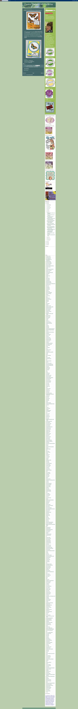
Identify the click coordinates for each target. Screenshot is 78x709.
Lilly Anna (47, 482)
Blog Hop (47, 301)
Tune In (47, 663)
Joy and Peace (48, 464)
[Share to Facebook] (38, 65)
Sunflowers (47, 621)
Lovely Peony (48, 495)
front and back (48, 411)
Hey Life (47, 444)
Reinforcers (47, 569)
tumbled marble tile (48, 662)
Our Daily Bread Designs (49, 529)
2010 (47, 244)
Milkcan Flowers (48, 504)
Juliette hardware (48, 465)
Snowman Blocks (48, 599)
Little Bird (47, 487)
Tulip (46, 661)
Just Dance (47, 467)
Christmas (47, 336)
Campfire (47, 318)
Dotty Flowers (48, 368)
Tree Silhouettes (48, 655)
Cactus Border (48, 317)
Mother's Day (48, 514)
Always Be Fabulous (49, 263)
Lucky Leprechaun (48, 497)
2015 (47, 202)
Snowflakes (47, 598)
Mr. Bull (47, 516)
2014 (47, 203)
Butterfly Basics (48, 315)
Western (47, 677)
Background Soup (48, 281)
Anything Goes (31, 60)
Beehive (47, 294)
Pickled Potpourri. (48, 541)
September (48, 207)
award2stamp (48, 280)
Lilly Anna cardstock (48, 483)
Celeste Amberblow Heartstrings (50, 328)
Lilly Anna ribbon (48, 485)
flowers (47, 401)
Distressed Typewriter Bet (49, 364)
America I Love (48, 271)
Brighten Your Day (48, 305)
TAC (46, 631)
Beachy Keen (48, 291)
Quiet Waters (48, 561)
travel (47, 654)
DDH (46, 356)
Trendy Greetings (48, 656)
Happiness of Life (48, 433)
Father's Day (47, 389)
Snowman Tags (48, 600)
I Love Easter (48, 456)
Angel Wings (47, 273)
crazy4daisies (48, 347)
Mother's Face (48, 515)
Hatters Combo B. (48, 436)
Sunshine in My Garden (49, 622)
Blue (46, 302)
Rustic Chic (47, 579)
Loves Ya (47, 496)
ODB (46, 526)
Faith (46, 387)
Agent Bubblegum (48, 258)
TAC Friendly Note (48, 633)
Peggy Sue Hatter (48, 538)
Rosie (47, 577)
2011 (47, 243)
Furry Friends (48, 413)
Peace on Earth (48, 537)
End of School (48, 379)
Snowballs (47, 597)
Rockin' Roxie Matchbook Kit (50, 571)
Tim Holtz (47, 651)
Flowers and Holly (48, 402)
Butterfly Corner (48, 316)
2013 (47, 241)
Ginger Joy (47, 418)
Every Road (47, 384)
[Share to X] (37, 65)
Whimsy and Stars (48, 679)
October (48, 206)
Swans (47, 625)
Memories (47, 503)
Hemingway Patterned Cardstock (50, 443)
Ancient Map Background (49, 272)
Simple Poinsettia (48, 592)
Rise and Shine (48, 570)
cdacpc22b (47, 327)
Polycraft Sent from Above (49, 548)
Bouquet (47, 304)
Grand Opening (48, 425)
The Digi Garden (48, 643)
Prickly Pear (47, 558)
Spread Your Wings (48, 607)
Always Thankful (48, 264)
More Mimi (47, 513)
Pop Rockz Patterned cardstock (50, 550)
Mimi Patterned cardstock (49, 505)
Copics (47, 346)
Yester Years (48, 689)
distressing (47, 366)
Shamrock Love (48, 588)
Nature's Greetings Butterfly (38, 31)
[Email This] (35, 65)
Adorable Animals (48, 257)
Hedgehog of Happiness (49, 441)
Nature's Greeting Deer (49, 523)
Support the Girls (48, 623)
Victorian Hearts (48, 673)
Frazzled (47, 409)
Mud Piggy (47, 517)
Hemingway (47, 442)
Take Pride (47, 635)
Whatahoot (47, 678)
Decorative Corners (48, 358)
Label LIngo (47, 476)
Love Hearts (47, 493)
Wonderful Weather (48, 687)
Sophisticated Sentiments (49, 602)
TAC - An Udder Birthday (49, 632)
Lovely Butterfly (48, 494)
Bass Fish (47, 285)
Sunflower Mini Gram (49, 620)
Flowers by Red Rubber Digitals (50, 403)
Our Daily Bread (48, 528)
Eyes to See (47, 385)
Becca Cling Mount (48, 293)
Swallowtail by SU (48, 624)
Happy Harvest (48, 434)
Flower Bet (47, 399)
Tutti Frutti (47, 666)
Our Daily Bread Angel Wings (50, 220)
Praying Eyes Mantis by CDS (50, 556)
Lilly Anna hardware (48, 484)
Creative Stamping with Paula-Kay (38, 4)
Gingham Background (49, 421)
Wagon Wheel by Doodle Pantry (50, 676)
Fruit (46, 412)
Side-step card (48, 591)
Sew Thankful (48, 587)
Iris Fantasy (47, 462)
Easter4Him (47, 374)
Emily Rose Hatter (48, 378)
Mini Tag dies (48, 506)
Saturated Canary (48, 581)
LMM (46, 492)
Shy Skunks (47, 590)
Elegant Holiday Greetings (49, 377)
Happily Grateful (48, 431)
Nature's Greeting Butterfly (29, 66)
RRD (46, 578)
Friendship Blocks (48, 410)
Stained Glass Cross (49, 609)
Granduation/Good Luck (49, 426)
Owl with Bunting (48, 530)
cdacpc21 (47, 325)
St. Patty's (47, 608)
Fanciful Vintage (48, 388)
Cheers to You (48, 335)
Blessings (47, 300)
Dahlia (47, 354)
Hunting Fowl (48, 454)
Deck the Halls (48, 357)
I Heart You (47, 455)
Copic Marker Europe (49, 344)
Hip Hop (47, 445)
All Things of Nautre (48, 262)
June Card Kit (48, 466)
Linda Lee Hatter (48, 486)
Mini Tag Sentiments (49, 507)
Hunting (47, 453)
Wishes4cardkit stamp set (49, 685)
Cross (47, 348)
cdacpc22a (47, 326)
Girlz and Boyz (48, 422)
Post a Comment (26, 70)
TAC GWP (47, 634)
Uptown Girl (47, 672)
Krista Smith (47, 475)
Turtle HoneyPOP (48, 665)
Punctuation (47, 560)
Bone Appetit (48, 303)
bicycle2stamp (48, 295)
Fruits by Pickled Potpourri (50, 223)
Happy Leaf (47, 435)
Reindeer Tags (48, 568)
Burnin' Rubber (48, 310)
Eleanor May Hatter (48, 375)
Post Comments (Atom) (30, 74)
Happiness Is (48, 432)
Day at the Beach (48, 355)
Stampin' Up (47, 610)
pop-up (47, 551)
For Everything (48, 408)
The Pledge (47, 645)
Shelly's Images (48, 589)
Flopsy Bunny (48, 398)
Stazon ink (47, 612)
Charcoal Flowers (48, 334)
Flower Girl (47, 400)
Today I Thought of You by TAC (50, 653)
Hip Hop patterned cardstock (50, 446)
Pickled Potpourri (28, 32)
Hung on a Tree (48, 452)
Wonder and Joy (48, 686)
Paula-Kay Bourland (29, 65)
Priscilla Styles (48, 559)
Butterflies (47, 312)
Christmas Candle (48, 338)
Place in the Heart (48, 546)
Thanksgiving (48, 641)
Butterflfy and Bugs (48, 311)
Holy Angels (47, 451)
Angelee (47, 274)
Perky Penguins (48, 539)
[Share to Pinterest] (39, 65)
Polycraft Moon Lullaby (49, 547)
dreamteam (47, 369)
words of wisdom (48, 688)
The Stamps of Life (48, 646)
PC (46, 536)
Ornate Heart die (48, 527)
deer (46, 359)
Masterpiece (47, 502)
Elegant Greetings (48, 376)
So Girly (47, 601)
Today (47, 652)
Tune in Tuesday (48, 664)
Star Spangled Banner (49, 611)
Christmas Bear (48, 337)
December (48, 204)
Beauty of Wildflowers (49, 292)
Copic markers (48, 345)
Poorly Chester (48, 549)
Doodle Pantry (48, 367)
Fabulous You (48, 386)
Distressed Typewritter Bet (49, 365)
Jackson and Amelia (48, 463)
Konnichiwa (47, 474)
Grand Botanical (48, 424)
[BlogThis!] (36, 65)
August (48, 208)
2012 (47, 242)
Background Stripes (48, 282)
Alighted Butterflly (48, 261)
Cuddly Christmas (48, 349)
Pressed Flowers (48, 557)
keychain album (48, 473)
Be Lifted (47, 290)
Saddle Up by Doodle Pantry (50, 580)
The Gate (47, 644)
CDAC (47, 324)
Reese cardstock (48, 567)
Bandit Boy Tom (48, 284)
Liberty (47, 477)
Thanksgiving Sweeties (49, 642)
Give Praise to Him (48, 423)
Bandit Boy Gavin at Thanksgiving (50, 283)
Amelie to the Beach (49, 270)
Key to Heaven (48, 472)
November (48, 205)
